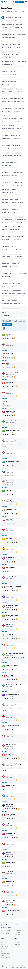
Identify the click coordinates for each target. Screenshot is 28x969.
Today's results (4, 942)
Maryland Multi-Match (20, 219)
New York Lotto (22, 273)
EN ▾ (13, 2)
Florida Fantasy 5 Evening (8, 125)
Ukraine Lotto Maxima (18, 236)
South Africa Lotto (22, 61)
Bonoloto (19, 51)
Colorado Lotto (16, 283)
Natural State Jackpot (17, 182)
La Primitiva (12, 51)
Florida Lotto (19, 259)
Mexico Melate (5, 121)
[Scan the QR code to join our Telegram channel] (4, 329)
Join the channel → (7, 324)
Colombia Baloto (9, 17)
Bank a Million (18, 253)
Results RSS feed (4, 959)
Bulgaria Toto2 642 (17, 239)
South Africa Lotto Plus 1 (7, 64)
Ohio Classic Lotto (17, 290)
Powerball (13, 20)
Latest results (4, 941)
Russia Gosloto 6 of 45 (13, 300)
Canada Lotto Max (6, 158)
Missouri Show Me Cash (7, 179)
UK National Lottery (20, 68)
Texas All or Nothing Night (8, 128)
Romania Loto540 (17, 243)
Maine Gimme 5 (5, 202)
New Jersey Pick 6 (6, 226)
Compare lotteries (5, 951)
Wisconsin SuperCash (15, 135)
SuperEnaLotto (18, 78)
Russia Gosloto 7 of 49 (7, 303)
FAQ (2, 961)
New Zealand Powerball (7, 108)
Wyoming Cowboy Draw (15, 229)
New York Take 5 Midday (7, 78)
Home (1, 5)
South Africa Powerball (7, 219)
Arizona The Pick (13, 266)
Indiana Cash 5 (17, 148)
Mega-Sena (4, 229)
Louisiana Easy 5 (15, 263)
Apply (17, 315)
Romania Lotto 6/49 (6, 243)
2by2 (10, 27)
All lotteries (17, 934)
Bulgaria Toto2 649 (6, 239)
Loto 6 (3, 253)
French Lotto (13, 71)
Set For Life (12, 233)
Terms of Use (17, 941)
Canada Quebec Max (16, 152)
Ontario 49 (4, 27)
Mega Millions (5, 135)
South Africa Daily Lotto (7, 57)
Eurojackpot (17, 212)
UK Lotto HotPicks (16, 54)
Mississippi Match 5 (17, 145)
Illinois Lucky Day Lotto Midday (9, 81)
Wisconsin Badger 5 (6, 145)
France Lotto (17, 303)
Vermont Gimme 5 (17, 111)
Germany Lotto (19, 88)
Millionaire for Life (15, 121)
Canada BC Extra (6, 132)
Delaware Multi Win (6, 185)
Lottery (4, 307)
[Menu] (26, 2)
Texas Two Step (5, 222)
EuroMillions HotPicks (7, 212)
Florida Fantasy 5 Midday (7, 91)
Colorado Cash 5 (5, 189)
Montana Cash (16, 270)
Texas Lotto (10, 253)
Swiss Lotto (4, 98)
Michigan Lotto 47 (6, 290)
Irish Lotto (4, 293)
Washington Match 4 (6, 148)
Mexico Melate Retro (15, 105)
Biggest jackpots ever (5, 948)
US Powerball (17, 928)
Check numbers (19, 1)
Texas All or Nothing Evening (8, 34)
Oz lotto (22, 297)
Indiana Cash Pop (6, 101)
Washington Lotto (6, 256)
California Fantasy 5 (6, 31)
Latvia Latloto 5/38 (6, 44)
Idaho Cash (14, 175)
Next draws (3, 944)
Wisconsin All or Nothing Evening (9, 169)
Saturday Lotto (5, 105)
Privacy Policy (18, 942)
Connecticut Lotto (14, 297)
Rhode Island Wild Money (19, 31)
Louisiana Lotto (5, 263)
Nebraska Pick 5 (5, 152)
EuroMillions (17, 927)
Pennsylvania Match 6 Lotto (8, 37)
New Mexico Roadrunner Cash (9, 118)
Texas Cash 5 (19, 128)
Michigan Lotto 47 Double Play (9, 286)
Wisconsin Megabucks (17, 256)
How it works (17, 944)
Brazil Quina (5, 199)
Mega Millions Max (16, 132)
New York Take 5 (17, 155)
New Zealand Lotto (19, 108)
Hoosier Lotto (18, 17)
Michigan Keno (15, 189)
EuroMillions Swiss (19, 216)
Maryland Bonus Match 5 (18, 185)
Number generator (5, 950)
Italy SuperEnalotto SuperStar (8, 61)
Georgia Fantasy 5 (6, 115)
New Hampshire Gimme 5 (17, 202)
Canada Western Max (7, 155)
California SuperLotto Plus (8, 24)
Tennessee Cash (5, 142)
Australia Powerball (17, 249)
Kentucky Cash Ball (6, 138)
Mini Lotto (4, 51)
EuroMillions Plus (6, 209)
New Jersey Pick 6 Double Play (18, 222)
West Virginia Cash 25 (7, 206)
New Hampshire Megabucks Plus (9, 280)
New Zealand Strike (6, 111)
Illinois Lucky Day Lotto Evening (9, 162)
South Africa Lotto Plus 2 (7, 68)
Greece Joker (20, 233)
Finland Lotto (5, 71)
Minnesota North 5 (18, 41)
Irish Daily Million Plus (7, 47)
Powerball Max (5, 20)
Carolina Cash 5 (21, 118)
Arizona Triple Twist (6, 165)
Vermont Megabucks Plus (8, 259)
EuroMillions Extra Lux (7, 216)
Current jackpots (4, 946)
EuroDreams (5, 233)
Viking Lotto (12, 293)
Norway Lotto (16, 94)
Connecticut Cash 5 (17, 226)
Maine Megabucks (6, 276)
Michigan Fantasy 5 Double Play (9, 192)
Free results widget (5, 953)
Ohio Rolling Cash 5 (17, 195)
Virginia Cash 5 (16, 138)
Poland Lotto (17, 47)
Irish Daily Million (17, 44)
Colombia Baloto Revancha (18, 101)
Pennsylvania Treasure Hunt (8, 84)
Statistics (3, 955)
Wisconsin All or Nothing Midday (9, 74)
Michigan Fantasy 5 (6, 195)
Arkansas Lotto (13, 273)
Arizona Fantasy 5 (6, 172)
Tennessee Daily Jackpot (18, 172)
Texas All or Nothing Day (7, 88)
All (2, 17)
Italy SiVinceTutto (21, 293)
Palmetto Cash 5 (21, 34)
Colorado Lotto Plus (6, 283)
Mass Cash (17, 179)
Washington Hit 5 (15, 142)
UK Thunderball (5, 54)
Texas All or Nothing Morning (16, 98)
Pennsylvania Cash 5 (6, 41)
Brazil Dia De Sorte (14, 199)
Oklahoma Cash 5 (6, 175)
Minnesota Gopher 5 (18, 206)
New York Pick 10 (6, 182)
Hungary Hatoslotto (6, 249)
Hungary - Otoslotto (6, 94)
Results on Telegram (5, 957)
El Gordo (4, 300)
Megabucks (4, 266)
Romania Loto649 (6, 246)
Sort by (4, 312)
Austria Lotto (5, 297)
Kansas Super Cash (18, 27)
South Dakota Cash (6, 270)
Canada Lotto (19, 24)
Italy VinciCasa (19, 91)
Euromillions (15, 209)
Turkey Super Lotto (6, 236)
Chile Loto (14, 246)
